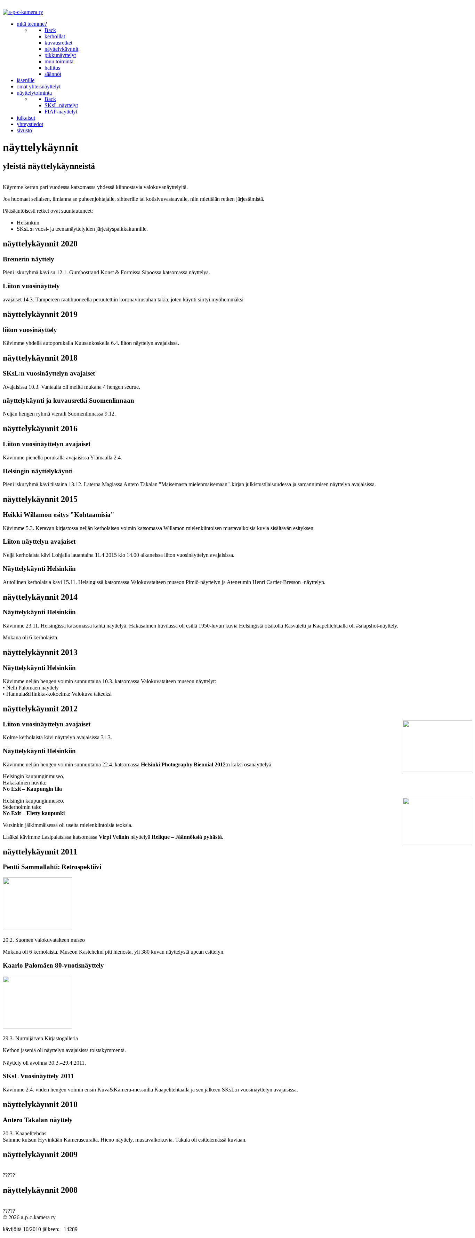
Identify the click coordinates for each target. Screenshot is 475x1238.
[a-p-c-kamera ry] (23, 12)
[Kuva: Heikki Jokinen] (37, 928)
